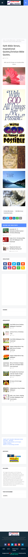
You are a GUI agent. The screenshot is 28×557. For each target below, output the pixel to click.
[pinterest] (9, 263)
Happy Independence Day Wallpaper (16, 356)
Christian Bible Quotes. (11, 40)
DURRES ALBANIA (7, 443)
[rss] (23, 267)
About (8, 548)
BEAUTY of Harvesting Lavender (11, 444)
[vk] (5, 267)
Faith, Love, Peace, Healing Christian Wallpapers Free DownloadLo (17, 397)
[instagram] (9, 267)
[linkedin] (18, 263)
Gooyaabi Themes (14, 554)
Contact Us (23, 548)
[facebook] (5, 263)
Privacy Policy (15, 548)
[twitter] (14, 263)
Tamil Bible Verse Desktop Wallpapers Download (17, 325)
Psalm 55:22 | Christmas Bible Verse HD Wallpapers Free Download (17, 239)
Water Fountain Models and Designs (12, 442)
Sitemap (14, 550)
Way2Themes (15, 553)
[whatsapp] (18, 267)
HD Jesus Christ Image (15, 381)
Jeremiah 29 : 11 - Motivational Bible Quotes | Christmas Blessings (17, 230)
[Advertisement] (14, 22)
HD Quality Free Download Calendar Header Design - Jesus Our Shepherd (17, 373)
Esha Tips (6, 58)
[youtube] (14, 267)
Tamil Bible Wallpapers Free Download (17, 340)
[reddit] (23, 263)
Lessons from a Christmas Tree (16, 332)
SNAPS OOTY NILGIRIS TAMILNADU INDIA (13, 439)
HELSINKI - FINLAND (8, 440)
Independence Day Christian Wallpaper (17, 389)
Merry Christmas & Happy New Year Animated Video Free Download (16, 364)
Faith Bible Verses (19, 211)
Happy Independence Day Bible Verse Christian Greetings (16, 348)
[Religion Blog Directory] (17, 456)
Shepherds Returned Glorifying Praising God (16, 248)
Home (4, 40)
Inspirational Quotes (8, 213)
